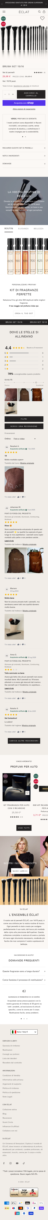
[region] (24, 1002)
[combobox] (24, 1032)
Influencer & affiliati (11, 1126)
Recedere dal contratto (12, 1063)
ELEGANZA (23, 229)
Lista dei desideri (10, 1058)
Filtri (24, 419)
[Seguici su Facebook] (4, 1163)
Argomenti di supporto (12, 1084)
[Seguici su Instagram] (10, 1163)
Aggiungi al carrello (31, 94)
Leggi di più (9, 541)
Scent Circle (8, 1122)
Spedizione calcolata (21, 86)
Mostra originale (27, 463)
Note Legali (7, 1097)
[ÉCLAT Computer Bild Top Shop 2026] (24, 1192)
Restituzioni (7, 1050)
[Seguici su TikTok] (24, 1163)
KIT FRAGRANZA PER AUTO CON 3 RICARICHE (16, 806)
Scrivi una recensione (23, 426)
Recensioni (7, 1118)
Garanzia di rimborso (11, 1046)
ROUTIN (8, 229)
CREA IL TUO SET (24, 313)
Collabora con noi (10, 1131)
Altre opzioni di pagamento (24, 109)
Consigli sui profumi (11, 1054)
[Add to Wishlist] (42, 18)
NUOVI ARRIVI (20, 871)
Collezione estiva (10, 1109)
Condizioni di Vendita (11, 1075)
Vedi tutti (24, 828)
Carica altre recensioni (24, 741)
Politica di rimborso (11, 1088)
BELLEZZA (39, 229)
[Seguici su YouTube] (17, 1163)
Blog (4, 1114)
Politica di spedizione (11, 1092)
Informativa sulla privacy (13, 1080)
